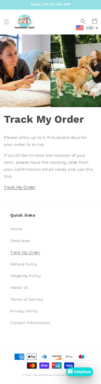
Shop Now (20, 240)
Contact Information (30, 322)
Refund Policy (24, 264)
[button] (6, 22)
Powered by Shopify (66, 375)
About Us (19, 287)
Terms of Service (26, 299)
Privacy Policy (24, 311)
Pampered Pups (43, 375)
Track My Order (19, 187)
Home (16, 229)
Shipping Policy (25, 275)
